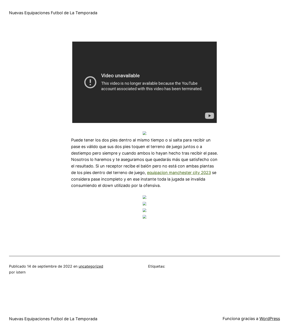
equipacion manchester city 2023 (179, 172)
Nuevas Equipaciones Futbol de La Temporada (53, 12)
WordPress (269, 318)
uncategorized (91, 266)
